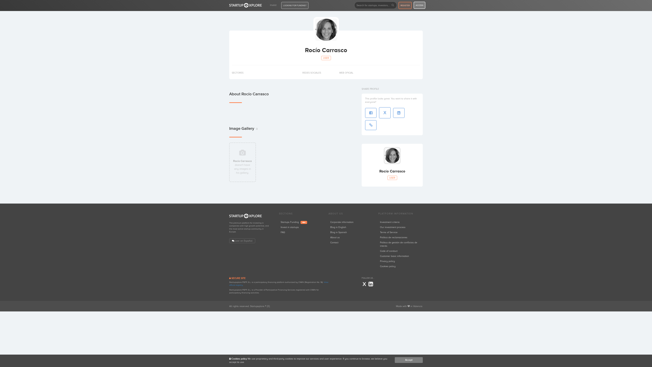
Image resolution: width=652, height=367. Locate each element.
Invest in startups (290, 227)
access (419, 5)
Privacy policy (387, 261)
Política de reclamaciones (393, 237)
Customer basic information (394, 256)
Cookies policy (388, 266)
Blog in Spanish (338, 232)
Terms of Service (388, 232)
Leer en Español (243, 241)
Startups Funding (293, 222)
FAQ (283, 232)
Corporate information (342, 222)
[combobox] (375, 5)
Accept (408, 360)
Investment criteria (390, 222)
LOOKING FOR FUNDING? (294, 5)
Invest (273, 5)
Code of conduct (388, 251)
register (405, 5)
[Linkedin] (370, 284)
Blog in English (338, 227)
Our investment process (392, 227)
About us (335, 237)
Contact (334, 242)
